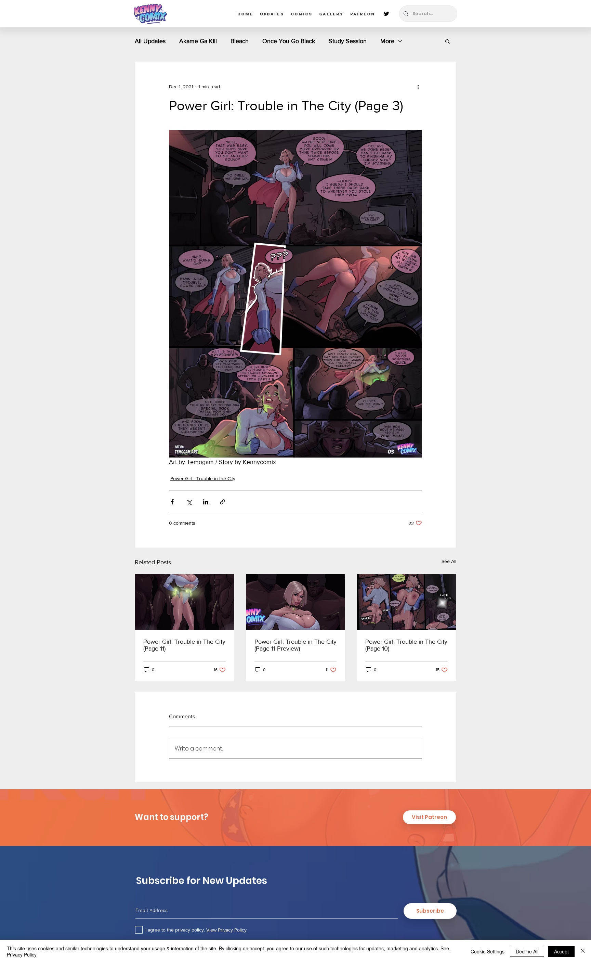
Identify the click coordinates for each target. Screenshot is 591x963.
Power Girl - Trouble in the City (202, 478)
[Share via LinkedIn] (205, 502)
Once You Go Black (288, 41)
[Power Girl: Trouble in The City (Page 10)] (406, 602)
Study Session (348, 41)
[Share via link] (222, 502)
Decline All (527, 951)
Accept (561, 951)
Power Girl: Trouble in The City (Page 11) (184, 645)
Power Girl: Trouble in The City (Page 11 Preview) (295, 645)
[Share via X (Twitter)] (189, 502)
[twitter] (386, 13)
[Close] (583, 951)
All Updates (150, 41)
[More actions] (418, 86)
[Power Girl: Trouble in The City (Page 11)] (184, 602)
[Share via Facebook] (172, 502)
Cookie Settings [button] (487, 951)
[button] (447, 41)
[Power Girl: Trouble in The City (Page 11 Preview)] (295, 602)
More (387, 41)
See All (449, 561)
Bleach (240, 41)
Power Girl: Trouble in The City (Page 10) (406, 645)
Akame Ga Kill (198, 41)
